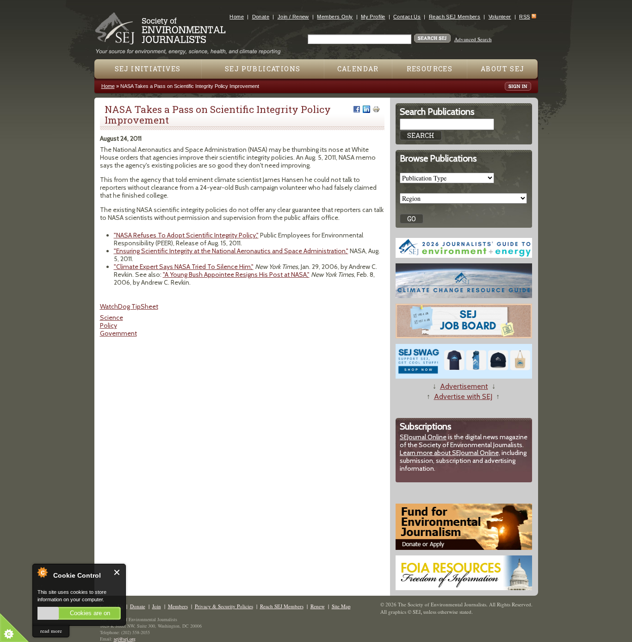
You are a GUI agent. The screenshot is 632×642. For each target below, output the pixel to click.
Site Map (341, 606)
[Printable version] (376, 109)
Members (178, 606)
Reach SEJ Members (454, 16)
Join (156, 606)
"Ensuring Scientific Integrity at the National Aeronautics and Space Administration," (231, 251)
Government (118, 333)
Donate (261, 16)
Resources (430, 68)
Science (111, 317)
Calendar (358, 68)
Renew (317, 606)
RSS (524, 16)
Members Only (335, 16)
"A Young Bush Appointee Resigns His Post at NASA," (236, 274)
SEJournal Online (423, 437)
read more (51, 630)
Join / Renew (293, 16)
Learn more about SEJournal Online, (450, 453)
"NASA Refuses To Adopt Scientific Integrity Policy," (186, 235)
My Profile (373, 16)
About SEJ (503, 68)
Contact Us (407, 16)
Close (117, 572)
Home (236, 16)
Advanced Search (473, 39)
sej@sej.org (125, 639)
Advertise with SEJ (463, 396)
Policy (108, 325)
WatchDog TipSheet (129, 306)
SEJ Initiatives (148, 68)
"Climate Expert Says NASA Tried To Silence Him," (184, 266)
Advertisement (464, 386)
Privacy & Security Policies (224, 606)
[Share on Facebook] (356, 109)
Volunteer (500, 16)
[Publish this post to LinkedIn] (366, 109)
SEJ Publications (262, 68)
